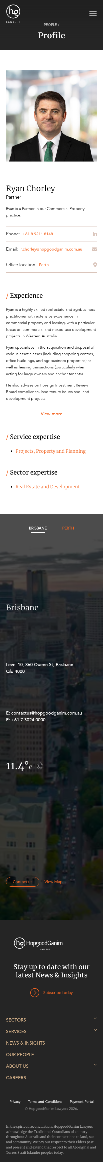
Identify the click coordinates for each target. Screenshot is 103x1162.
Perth (44, 265)
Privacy (15, 1102)
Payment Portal (82, 1102)
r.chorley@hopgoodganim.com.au (51, 249)
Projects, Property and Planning (51, 451)
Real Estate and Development (48, 487)
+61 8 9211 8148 (37, 234)
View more (51, 414)
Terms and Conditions (45, 1102)
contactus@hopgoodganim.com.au (46, 713)
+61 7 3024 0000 (28, 720)
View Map (53, 882)
